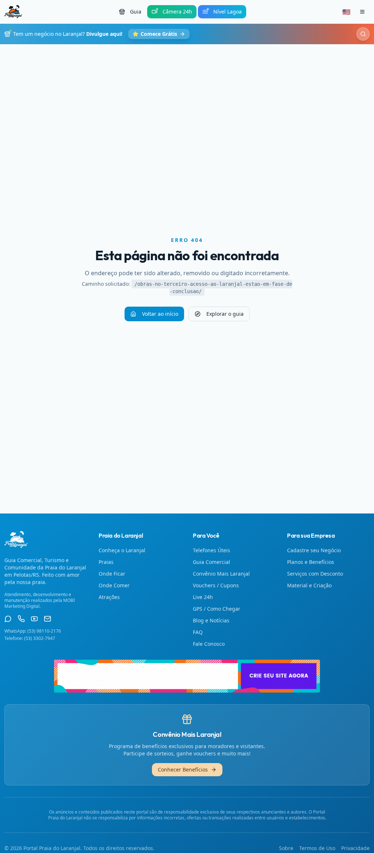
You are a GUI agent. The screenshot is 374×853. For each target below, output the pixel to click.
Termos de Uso (317, 848)
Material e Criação (309, 585)
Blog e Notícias (211, 620)
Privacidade (355, 848)
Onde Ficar (112, 573)
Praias (106, 561)
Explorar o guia (225, 313)
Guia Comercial (211, 561)
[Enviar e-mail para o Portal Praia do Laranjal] (47, 618)
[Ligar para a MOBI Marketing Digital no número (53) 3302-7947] (21, 618)
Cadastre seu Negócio (314, 550)
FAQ (198, 632)
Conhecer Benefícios (183, 769)
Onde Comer (114, 585)
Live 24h (203, 597)
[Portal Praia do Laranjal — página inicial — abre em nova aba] (187, 676)
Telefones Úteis (211, 550)
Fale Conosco (209, 643)
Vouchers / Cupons (216, 585)
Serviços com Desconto (315, 573)
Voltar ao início (160, 313)
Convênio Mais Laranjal (221, 573)
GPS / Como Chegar (216, 608)
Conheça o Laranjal (122, 550)
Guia (135, 11)
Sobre (286, 848)
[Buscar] (363, 34)
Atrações (109, 597)
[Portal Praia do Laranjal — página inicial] (13, 11)
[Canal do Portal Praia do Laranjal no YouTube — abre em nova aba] (34, 618)
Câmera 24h (177, 11)
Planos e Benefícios (310, 561)
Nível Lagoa (227, 11)
